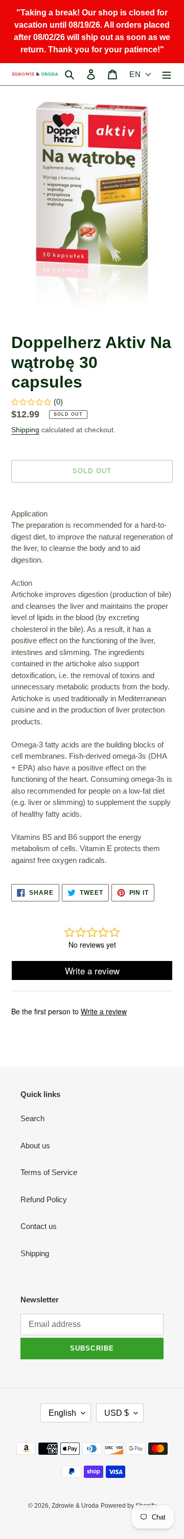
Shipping (25, 430)
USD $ (116, 1413)
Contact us (38, 1226)
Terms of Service (48, 1172)
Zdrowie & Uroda (75, 1505)
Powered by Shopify (128, 1505)
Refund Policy (43, 1199)
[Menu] (166, 74)
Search (32, 1118)
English (62, 1413)
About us (35, 1145)
